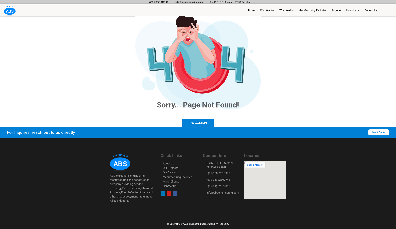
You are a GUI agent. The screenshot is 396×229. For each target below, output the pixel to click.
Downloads (352, 10)
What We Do (286, 10)
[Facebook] (175, 193)
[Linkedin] (163, 193)
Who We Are (267, 10)
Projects (336, 10)
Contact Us (370, 10)
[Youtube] (169, 193)
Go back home (199, 123)
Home (251, 10)
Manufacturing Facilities (313, 10)
